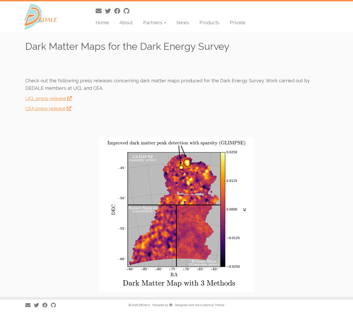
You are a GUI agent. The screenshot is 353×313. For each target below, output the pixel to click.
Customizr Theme (212, 305)
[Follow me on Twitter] (109, 10)
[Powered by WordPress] (171, 304)
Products (209, 22)
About (126, 22)
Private (237, 22)
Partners (153, 22)
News (183, 22)
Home (102, 22)
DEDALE (144, 305)
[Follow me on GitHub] (128, 10)
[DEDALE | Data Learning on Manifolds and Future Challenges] (40, 17)
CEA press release (45, 108)
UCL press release (45, 98)
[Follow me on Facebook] (119, 10)
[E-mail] (100, 10)
